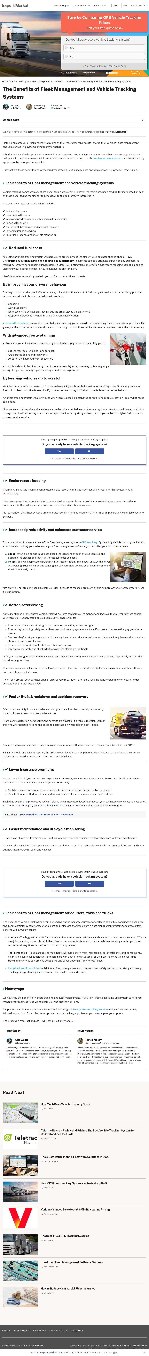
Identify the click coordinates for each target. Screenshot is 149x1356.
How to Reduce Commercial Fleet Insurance (46, 814)
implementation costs (107, 158)
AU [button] (115, 5)
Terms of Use (77, 1330)
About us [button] (98, 5)
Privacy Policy (39, 1330)
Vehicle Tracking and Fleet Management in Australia (36, 81)
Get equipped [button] (80, 5)
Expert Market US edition (54, 1352)
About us (6, 1330)
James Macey (40, 108)
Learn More (121, 132)
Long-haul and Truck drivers (25, 968)
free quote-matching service (90, 1009)
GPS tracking (89, 542)
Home (5, 81)
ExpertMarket (15, 6)
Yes (59, 451)
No (89, 451)
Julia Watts (16, 108)
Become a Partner (22, 1330)
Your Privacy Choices (58, 1330)
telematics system (16, 323)
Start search (144, 5)
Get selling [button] (60, 5)
